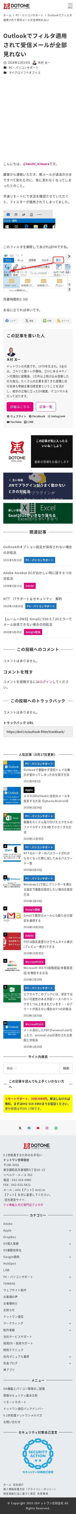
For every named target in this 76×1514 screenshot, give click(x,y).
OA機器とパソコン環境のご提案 (24, 1389)
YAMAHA (9, 1283)
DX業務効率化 (12, 1250)
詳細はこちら (20, 406)
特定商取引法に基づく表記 (19, 1493)
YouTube (16, 422)
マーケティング (13, 1323)
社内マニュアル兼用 (16, 1356)
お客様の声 (10, 1297)
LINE (30, 422)
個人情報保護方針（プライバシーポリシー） (30, 1489)
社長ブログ (10, 1363)
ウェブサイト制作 (14, 1290)
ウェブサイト (18, 416)
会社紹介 (18, 1484)
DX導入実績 (11, 1243)
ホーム (7, 1484)
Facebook (38, 416)
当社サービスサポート (17, 1337)
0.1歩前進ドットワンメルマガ (22, 1415)
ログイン (45, 681)
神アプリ (9, 1370)
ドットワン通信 (13, 1316)
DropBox (9, 1237)
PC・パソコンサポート (24, 68)
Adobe (8, 1224)
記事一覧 (45, 406)
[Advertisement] (38, 118)
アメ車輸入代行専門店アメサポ (23, 1205)
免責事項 (42, 1493)
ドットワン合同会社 (51, 1503)
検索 (66, 1068)
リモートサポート (14, 1402)
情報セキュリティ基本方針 (20, 1395)
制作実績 (9, 1330)
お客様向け (10, 1303)
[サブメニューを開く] (70, 1230)
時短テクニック (13, 1350)
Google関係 (11, 1257)
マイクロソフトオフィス (25, 72)
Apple (7, 1230)
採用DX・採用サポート (18, 1343)
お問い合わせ (12, 1422)
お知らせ (9, 1310)
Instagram (58, 416)
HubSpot (9, 1263)
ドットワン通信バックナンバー (23, 1409)
